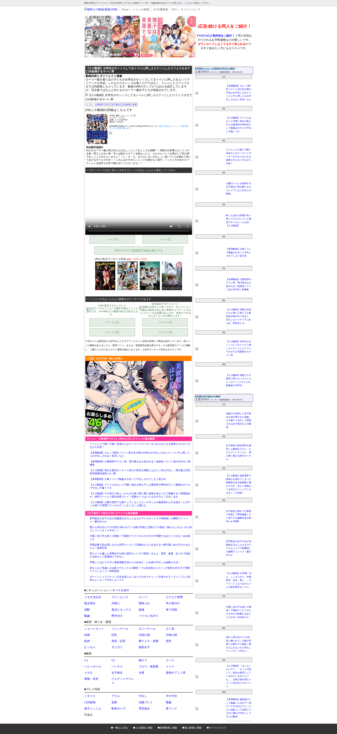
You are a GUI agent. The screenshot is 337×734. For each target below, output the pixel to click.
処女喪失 (89, 603)
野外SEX (117, 615)
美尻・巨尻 (118, 641)
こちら (187, 3)
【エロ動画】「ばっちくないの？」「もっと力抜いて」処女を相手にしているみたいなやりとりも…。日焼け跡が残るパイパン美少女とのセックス (238, 676)
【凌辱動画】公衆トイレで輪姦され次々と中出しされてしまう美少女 (128, 479)
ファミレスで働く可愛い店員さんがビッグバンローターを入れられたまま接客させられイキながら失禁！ (238, 156)
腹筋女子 (144, 647)
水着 (141, 672)
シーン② (165, 239)
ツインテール (119, 628)
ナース (170, 660)
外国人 (115, 603)
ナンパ (143, 597)
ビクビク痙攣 (174, 597)
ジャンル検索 (141, 9)
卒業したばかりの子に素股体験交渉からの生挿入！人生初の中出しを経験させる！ (135, 562)
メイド (170, 666)
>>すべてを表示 (119, 590)
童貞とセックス (121, 609)
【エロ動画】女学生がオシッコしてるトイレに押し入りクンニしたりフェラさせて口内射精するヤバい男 (238, 348)
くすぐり (89, 695)
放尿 (135, 104)
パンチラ (117, 666)
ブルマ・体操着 (148, 666)
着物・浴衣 (91, 678)
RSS (174, 9)
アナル (115, 695)
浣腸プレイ (146, 702)
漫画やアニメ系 (176, 672)
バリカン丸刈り (148, 615)
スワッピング (119, 597)
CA (86, 660)
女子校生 (115, 104)
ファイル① (112, 322)
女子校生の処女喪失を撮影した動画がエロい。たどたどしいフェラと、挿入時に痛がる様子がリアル (238, 452)
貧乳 (168, 641)
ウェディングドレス (122, 680)
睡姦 (168, 702)
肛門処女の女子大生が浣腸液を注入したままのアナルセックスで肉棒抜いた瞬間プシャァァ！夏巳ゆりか (238, 548)
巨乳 (114, 634)
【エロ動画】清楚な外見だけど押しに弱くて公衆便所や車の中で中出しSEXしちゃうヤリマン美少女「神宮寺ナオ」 (238, 316)
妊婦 (87, 634)
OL (113, 660)
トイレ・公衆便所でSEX (97, 104)
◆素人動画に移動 (192, 727)
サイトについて (190, 9)
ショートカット (94, 628)
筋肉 (87, 641)
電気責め (144, 708)
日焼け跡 (171, 634)
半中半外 (171, 695)
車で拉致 (171, 609)
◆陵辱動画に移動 (167, 727)
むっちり (89, 647)
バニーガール (92, 666)
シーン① (112, 239)
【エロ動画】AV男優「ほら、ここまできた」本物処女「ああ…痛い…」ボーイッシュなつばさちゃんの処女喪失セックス (239, 580)
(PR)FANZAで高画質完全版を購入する (138, 250)
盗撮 (141, 609)
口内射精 (126, 104)
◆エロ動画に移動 (143, 727)
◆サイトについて (216, 727)
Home (125, 9)
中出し (143, 695)
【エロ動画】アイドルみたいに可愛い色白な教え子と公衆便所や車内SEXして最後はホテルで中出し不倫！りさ (238, 124)
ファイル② (112, 332)
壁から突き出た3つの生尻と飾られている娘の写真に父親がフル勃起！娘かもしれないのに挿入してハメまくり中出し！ (238, 644)
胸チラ (143, 660)
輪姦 (87, 615)
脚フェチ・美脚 (148, 641)
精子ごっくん (92, 708)
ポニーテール (147, 628)
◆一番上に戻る (119, 727)
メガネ (88, 672)
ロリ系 (170, 628)
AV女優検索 (160, 9)
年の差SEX (173, 603)
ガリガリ (117, 647)
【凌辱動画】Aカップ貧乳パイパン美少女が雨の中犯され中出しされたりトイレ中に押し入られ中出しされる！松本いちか (238, 92)
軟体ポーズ (118, 708)
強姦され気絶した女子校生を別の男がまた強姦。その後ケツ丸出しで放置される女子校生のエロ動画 (238, 420)
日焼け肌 (144, 634)
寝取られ (144, 603)
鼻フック (171, 708)
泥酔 (87, 609)
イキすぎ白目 (92, 597)
